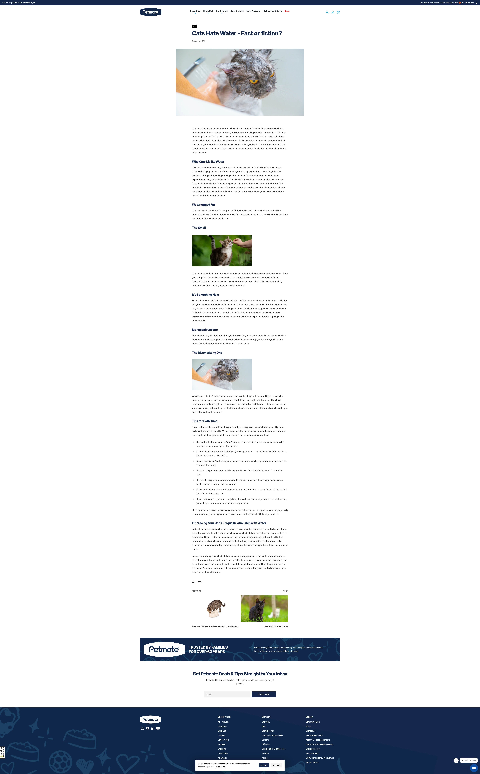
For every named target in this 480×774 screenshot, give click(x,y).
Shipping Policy (313, 749)
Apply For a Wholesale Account (319, 744)
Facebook (148, 728)
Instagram (142, 728)
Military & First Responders (318, 740)
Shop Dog (222, 726)
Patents (265, 753)
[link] (195, 13)
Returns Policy (312, 753)
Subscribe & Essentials (450, 3)
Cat (194, 26)
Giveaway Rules (313, 722)
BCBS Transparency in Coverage (320, 758)
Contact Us (311, 731)
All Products (223, 722)
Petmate (222, 744)
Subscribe (264, 694)
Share (199, 581)
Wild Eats (222, 749)
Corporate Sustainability (272, 735)
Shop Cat (222, 731)
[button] (2, 752)
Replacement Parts (314, 735)
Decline (276, 765)
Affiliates (266, 744)
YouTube (158, 728)
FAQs (308, 726)
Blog (264, 726)
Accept (264, 765)
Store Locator (268, 731)
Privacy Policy (220, 767)
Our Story (266, 722)
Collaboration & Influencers (274, 749)
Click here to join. (29, 3)
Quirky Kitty (223, 753)
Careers (265, 740)
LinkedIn (153, 728)
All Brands (222, 758)
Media (265, 758)
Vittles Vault (223, 740)
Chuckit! (221, 735)
